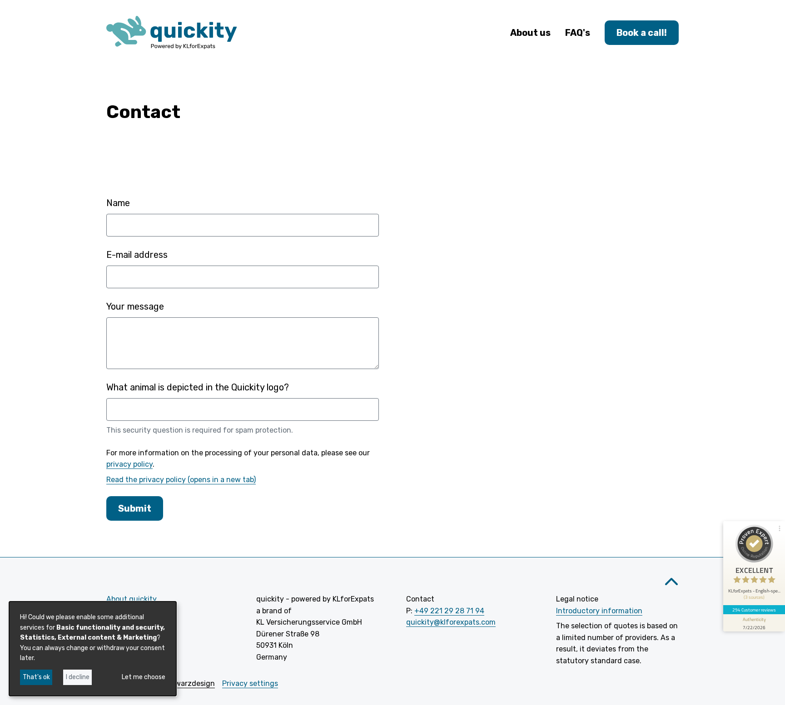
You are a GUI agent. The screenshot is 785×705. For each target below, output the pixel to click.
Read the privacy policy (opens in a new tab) (181, 479)
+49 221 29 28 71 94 (449, 610)
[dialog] (92, 648)
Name (118, 202)
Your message (135, 306)
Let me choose (143, 677)
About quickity (131, 599)
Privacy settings (250, 683)
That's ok (36, 677)
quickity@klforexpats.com (451, 622)
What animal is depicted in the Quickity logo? (197, 387)
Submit (134, 508)
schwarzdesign (189, 683)
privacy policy (129, 464)
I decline (77, 677)
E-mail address (137, 254)
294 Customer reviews (754, 609)
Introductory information (599, 610)
